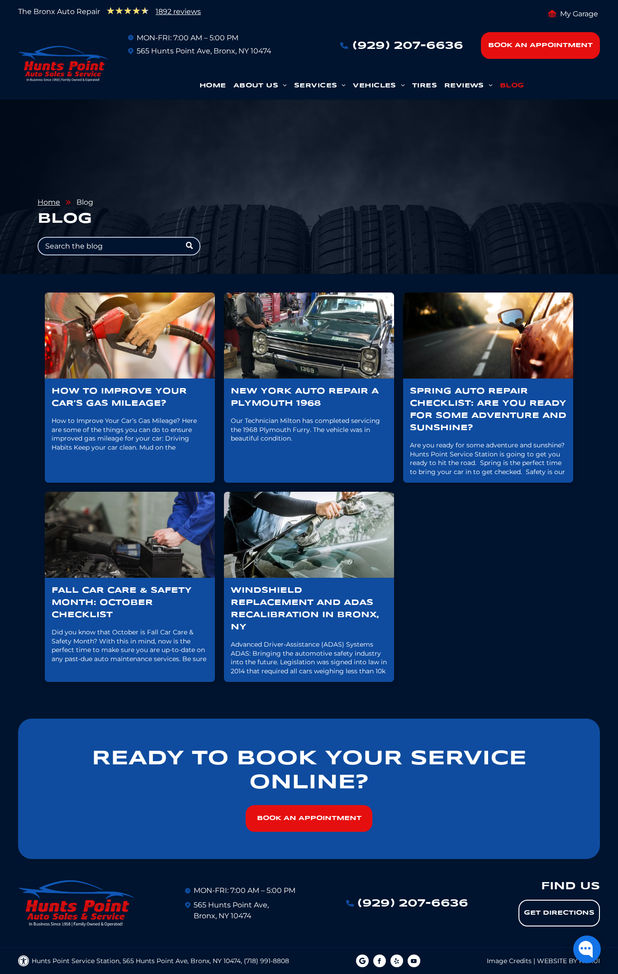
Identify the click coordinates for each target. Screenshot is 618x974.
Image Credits (509, 961)
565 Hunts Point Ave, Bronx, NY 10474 (204, 51)
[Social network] (362, 962)
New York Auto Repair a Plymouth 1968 (305, 397)
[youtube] (414, 962)
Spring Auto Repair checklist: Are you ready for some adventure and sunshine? (488, 409)
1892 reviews (178, 11)
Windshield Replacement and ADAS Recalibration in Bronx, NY (305, 608)
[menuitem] (213, 88)
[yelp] (396, 962)
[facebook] (379, 962)
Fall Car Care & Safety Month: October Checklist (122, 602)
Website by (557, 961)
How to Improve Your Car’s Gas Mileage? (119, 397)
